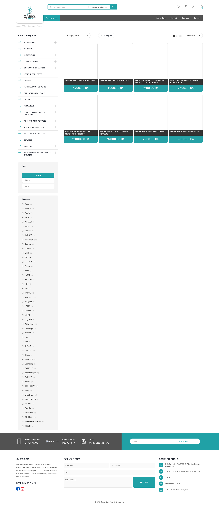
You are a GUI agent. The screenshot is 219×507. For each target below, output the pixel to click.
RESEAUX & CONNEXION (34, 127)
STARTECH (29, 395)
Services (185, 18)
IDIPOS (28, 293)
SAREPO (28, 377)
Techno (28, 404)
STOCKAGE (28, 146)
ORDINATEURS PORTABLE (34, 93)
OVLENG (28, 351)
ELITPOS (28, 262)
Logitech (28, 319)
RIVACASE (29, 359)
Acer (27, 204)
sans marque (30, 373)
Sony (27, 390)
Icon (27, 288)
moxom (28, 333)
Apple (27, 213)
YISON (28, 426)
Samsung (29, 364)
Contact (197, 18)
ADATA (28, 209)
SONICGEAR (30, 386)
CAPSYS (28, 235)
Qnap (27, 355)
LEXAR (27, 315)
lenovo (28, 311)
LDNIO (28, 306)
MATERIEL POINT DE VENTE (35, 87)
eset (27, 271)
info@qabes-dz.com (172, 484)
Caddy (28, 231)
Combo (28, 244)
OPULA (28, 346)
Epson (27, 266)
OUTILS (27, 99)
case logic (29, 240)
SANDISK (29, 368)
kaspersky (29, 297)
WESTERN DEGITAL (33, 422)
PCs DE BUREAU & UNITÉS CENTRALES (34, 113)
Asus (27, 217)
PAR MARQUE (29, 106)
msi (26, 337)
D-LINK (28, 248)
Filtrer (38, 175)
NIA (26, 342)
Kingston (28, 302)
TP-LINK (28, 417)
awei (27, 226)
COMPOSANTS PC (31, 61)
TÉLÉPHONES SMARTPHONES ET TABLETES (37, 154)
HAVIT (27, 275)
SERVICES (28, 140)
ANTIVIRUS (28, 49)
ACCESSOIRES (29, 42)
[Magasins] (186, 7)
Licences (27, 80)
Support (173, 18)
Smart (27, 382)
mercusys (29, 328)
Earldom (28, 257)
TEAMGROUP (30, 399)
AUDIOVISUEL (29, 55)
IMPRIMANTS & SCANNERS (34, 68)
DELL (27, 253)
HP (26, 284)
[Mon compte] (194, 7)
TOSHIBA (29, 413)
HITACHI (28, 280)
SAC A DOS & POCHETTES (34, 133)
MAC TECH (29, 324)
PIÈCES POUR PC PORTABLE (35, 121)
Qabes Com (161, 18)
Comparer (108, 35)
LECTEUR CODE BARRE (33, 74)
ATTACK (28, 222)
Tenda (28, 408)
